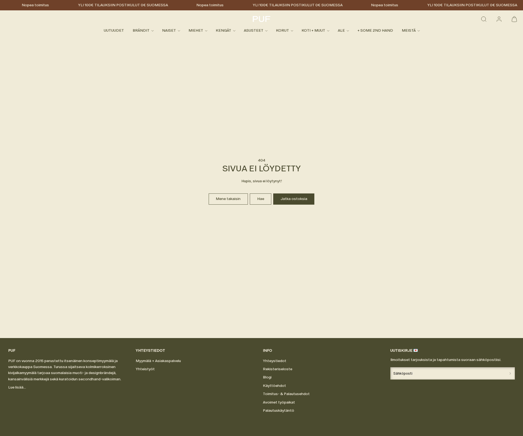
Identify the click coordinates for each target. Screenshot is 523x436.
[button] (483, 19)
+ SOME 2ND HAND (375, 30)
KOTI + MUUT (313, 30)
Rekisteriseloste (277, 369)
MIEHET (195, 30)
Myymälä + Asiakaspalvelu (158, 361)
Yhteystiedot (274, 361)
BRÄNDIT (141, 30)
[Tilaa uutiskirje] (510, 373)
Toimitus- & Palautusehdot (286, 394)
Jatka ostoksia (294, 198)
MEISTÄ (409, 30)
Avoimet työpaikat (279, 402)
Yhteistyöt (145, 369)
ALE (341, 30)
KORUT (282, 30)
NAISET (169, 30)
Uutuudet (114, 30)
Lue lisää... (17, 387)
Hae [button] (260, 198)
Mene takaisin (228, 198)
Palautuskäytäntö (278, 410)
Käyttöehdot (274, 385)
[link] (499, 19)
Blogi (267, 377)
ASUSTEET (253, 30)
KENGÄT (223, 30)
